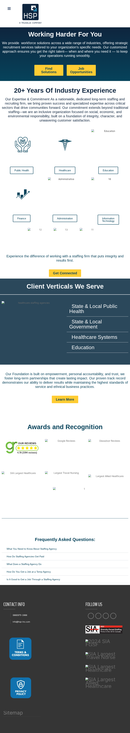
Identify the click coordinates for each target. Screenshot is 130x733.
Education (83, 347)
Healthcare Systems (94, 337)
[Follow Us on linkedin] (113, 616)
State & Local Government (85, 324)
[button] (97, 309)
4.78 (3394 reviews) (27, 452)
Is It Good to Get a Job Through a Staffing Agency (33, 579)
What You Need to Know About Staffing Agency (32, 548)
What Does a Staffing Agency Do (24, 564)
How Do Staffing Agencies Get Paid (25, 556)
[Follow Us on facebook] (91, 616)
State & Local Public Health (93, 308)
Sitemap (13, 713)
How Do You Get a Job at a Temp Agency (29, 571)
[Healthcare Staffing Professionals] (30, 13)
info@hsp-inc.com (21, 621)
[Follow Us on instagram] (106, 616)
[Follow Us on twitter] (98, 616)
